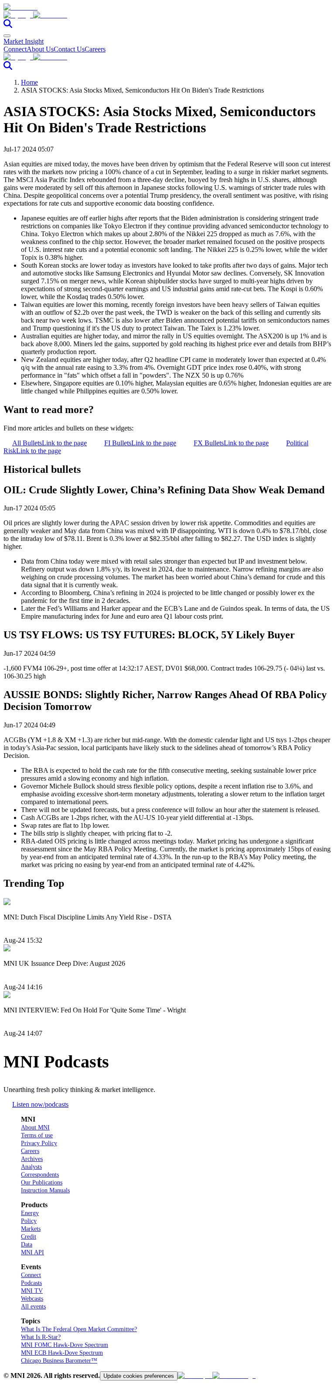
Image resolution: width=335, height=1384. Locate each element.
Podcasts (31, 1283)
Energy (30, 1213)
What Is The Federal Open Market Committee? (79, 1329)
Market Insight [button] (23, 41)
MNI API (32, 1252)
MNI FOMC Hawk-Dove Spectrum (64, 1345)
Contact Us (69, 49)
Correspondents (40, 1174)
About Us (40, 49)
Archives (32, 1159)
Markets (31, 1229)
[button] (167, 15)
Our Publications (41, 1182)
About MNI (35, 1127)
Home (29, 82)
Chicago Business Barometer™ (59, 1360)
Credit (28, 1236)
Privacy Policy (39, 1143)
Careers (95, 49)
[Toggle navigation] (6, 35)
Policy (29, 1221)
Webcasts (32, 1298)
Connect (15, 49)
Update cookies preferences (138, 1376)
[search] (7, 25)
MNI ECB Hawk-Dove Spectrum (62, 1353)
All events (33, 1306)
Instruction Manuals (45, 1190)
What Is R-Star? (41, 1337)
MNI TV (32, 1291)
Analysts (31, 1167)
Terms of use (37, 1135)
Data (26, 1244)
